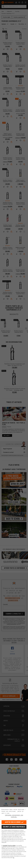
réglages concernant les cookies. (14, 816)
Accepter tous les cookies (13, 822)
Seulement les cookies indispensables (14, 827)
